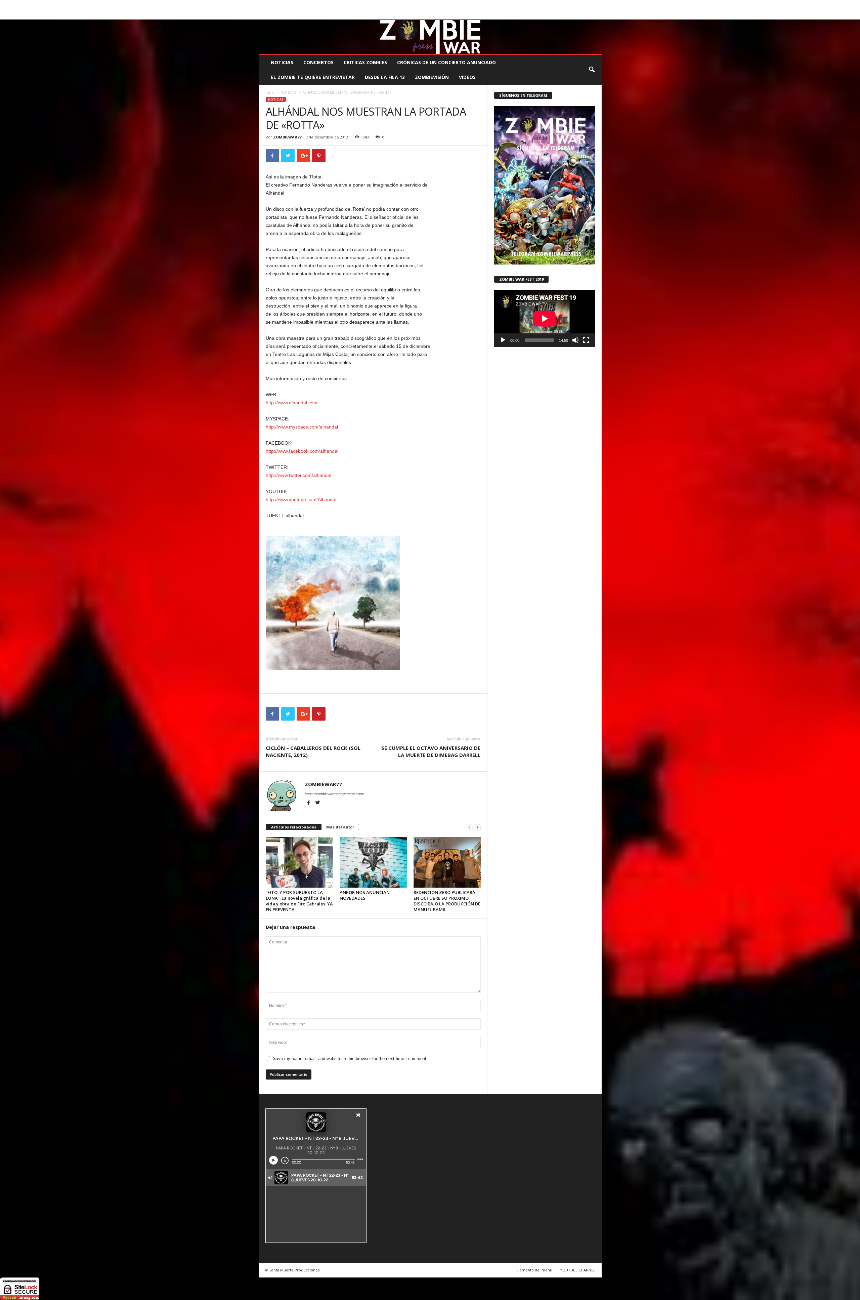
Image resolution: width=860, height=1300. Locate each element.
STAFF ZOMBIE (485, 4)
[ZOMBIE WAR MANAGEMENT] (430, 36)
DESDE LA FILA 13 (385, 77)
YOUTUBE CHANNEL (577, 1269)
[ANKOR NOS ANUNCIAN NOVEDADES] (373, 862)
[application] (544, 318)
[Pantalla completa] (586, 340)
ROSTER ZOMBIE (547, 4)
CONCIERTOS (318, 62)
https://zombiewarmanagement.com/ (334, 794)
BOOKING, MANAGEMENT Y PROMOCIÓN (297, 4)
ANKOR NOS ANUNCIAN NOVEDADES (365, 895)
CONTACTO (515, 4)
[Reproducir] (503, 340)
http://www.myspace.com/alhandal (302, 427)
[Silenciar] (575, 340)
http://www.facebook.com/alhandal (302, 451)
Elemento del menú (534, 1269)
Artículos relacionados (293, 826)
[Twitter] (586, 14)
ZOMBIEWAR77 (287, 136)
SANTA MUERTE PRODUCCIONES (372, 4)
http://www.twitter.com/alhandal (298, 475)
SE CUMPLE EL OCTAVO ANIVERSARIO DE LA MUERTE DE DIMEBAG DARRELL (430, 751)
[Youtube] (597, 14)
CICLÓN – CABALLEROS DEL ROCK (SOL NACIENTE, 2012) (313, 751)
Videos (467, 77)
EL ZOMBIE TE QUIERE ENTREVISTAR (313, 77)
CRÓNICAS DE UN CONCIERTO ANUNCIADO (446, 62)
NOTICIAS (282, 62)
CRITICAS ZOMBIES (365, 62)
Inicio (270, 92)
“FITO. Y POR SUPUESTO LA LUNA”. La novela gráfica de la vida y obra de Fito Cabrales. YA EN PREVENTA (299, 900)
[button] (591, 70)
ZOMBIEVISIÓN (432, 77)
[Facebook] (565, 14)
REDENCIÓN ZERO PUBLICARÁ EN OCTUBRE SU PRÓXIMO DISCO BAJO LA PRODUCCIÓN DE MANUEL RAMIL (447, 900)
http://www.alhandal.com (291, 402)
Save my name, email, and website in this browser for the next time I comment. (350, 1058)
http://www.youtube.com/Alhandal (301, 499)
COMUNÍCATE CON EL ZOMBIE (437, 4)
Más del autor (340, 826)
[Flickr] (576, 14)
